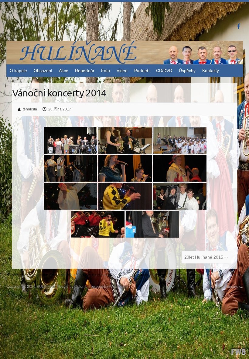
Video (122, 70)
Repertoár (84, 70)
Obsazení (43, 70)
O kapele (18, 70)
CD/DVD (164, 70)
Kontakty (210, 70)
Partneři (141, 70)
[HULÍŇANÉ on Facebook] (238, 26)
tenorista (30, 109)
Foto (105, 70)
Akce (63, 70)
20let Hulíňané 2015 (206, 257)
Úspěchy (187, 70)
